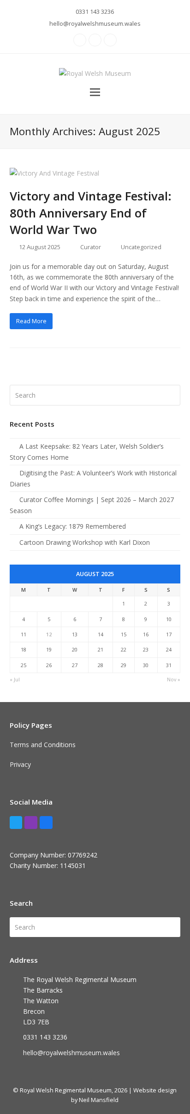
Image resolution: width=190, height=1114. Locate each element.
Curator (90, 247)
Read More (31, 321)
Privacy (20, 764)
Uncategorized (141, 247)
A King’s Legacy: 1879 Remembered (72, 526)
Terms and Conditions (43, 744)
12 (49, 634)
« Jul (15, 679)
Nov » (173, 679)
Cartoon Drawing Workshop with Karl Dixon (84, 542)
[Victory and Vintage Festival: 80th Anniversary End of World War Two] (54, 172)
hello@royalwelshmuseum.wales (95, 23)
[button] (95, 91)
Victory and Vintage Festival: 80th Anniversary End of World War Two (91, 212)
